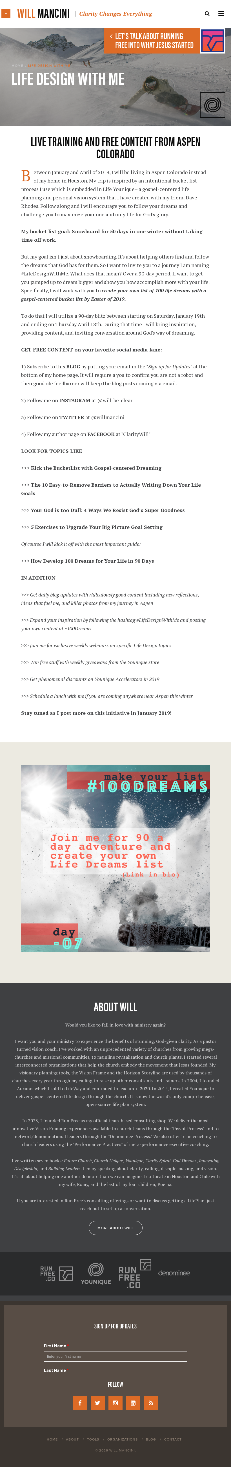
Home (17, 66)
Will (84, 12)
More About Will (115, 1228)
